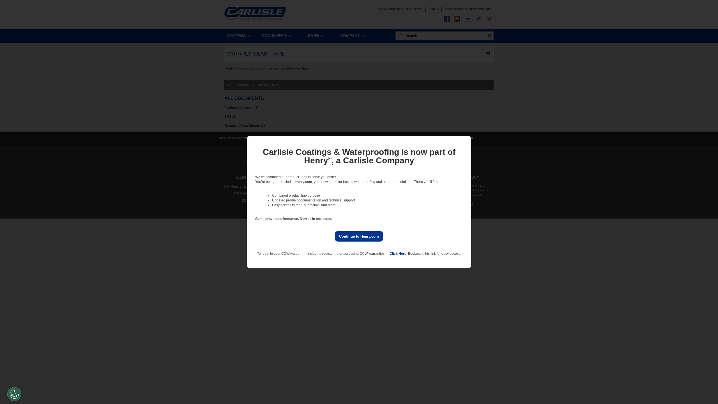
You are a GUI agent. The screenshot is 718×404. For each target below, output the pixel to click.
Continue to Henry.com (359, 236)
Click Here (398, 254)
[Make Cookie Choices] (14, 394)
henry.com (303, 182)
